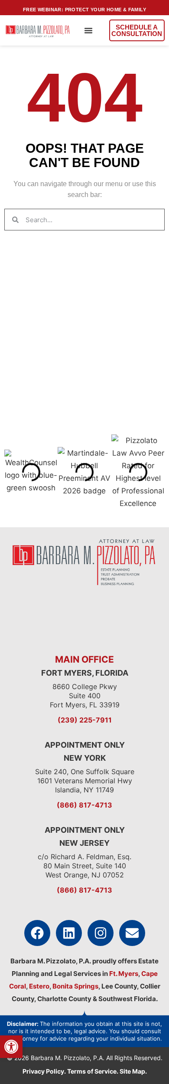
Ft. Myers (123, 973)
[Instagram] (101, 933)
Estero (39, 986)
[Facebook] (37, 933)
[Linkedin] (69, 933)
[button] (88, 30)
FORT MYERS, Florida (84, 672)
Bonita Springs (74, 986)
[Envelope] (132, 933)
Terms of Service (92, 1071)
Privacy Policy (43, 1071)
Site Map (132, 1071)
